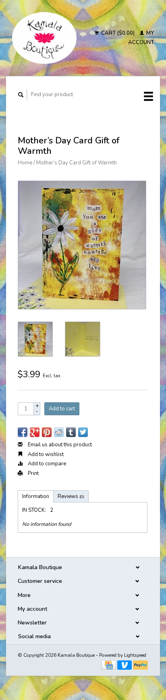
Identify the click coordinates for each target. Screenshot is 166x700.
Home (25, 162)
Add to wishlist (45, 454)
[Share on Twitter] (83, 432)
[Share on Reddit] (59, 432)
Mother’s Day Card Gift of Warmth (76, 162)
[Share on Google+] (34, 432)
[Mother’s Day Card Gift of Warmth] (82, 245)
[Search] (21, 95)
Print (33, 473)
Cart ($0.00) (118, 33)
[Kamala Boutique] (44, 38)
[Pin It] (47, 432)
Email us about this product (59, 444)
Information (35, 496)
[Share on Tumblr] (71, 432)
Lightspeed (135, 655)
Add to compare (46, 463)
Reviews (71, 496)
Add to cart (62, 408)
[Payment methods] (109, 664)
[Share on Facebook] (22, 432)
